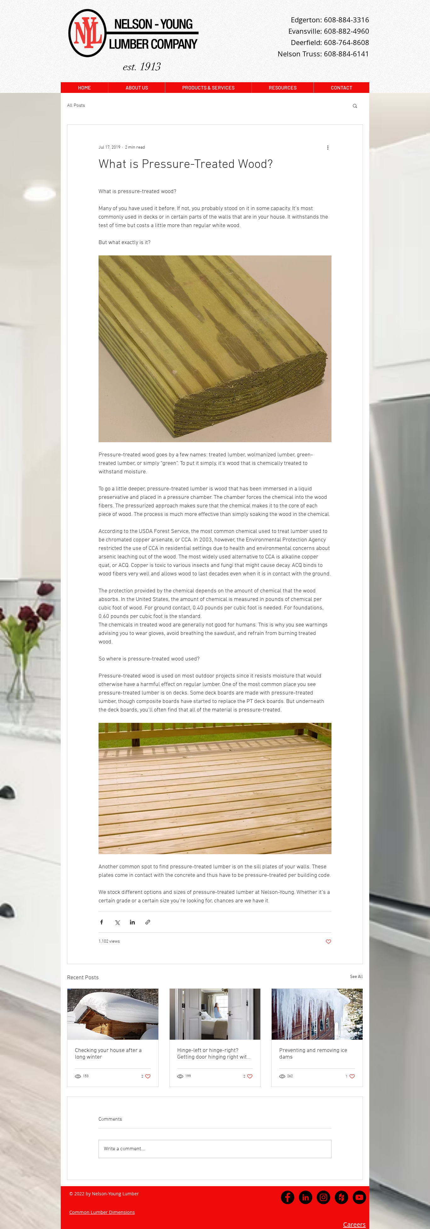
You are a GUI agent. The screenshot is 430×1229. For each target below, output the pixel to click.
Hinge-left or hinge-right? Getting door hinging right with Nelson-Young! (213, 1053)
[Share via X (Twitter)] (117, 922)
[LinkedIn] (305, 1197)
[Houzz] (341, 1197)
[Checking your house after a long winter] (112, 1014)
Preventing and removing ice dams (313, 1053)
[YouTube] (359, 1197)
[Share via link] (148, 922)
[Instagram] (323, 1197)
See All (356, 977)
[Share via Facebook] (102, 922)
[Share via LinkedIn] (132, 922)
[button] (355, 105)
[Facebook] (287, 1197)
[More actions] (327, 147)
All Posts (76, 105)
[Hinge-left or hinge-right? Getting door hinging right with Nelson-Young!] (215, 1014)
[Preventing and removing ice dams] (317, 1014)
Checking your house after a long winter (108, 1053)
